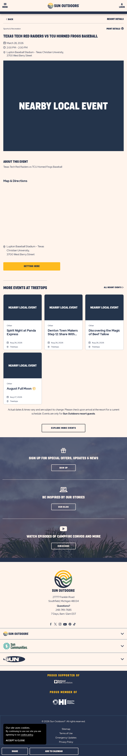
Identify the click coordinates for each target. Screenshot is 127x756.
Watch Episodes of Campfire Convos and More (64, 536)
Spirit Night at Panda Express (21, 332)
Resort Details (115, 19)
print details (113, 29)
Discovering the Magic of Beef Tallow (104, 332)
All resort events (114, 287)
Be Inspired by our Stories (63, 497)
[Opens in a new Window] (63, 683)
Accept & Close (15, 740)
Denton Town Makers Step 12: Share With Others (63, 332)
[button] (65, 54)
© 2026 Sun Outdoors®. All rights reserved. (63, 721)
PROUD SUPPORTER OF (63, 675)
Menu (5, 7)
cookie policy (27, 734)
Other (9, 325)
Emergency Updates (66, 737)
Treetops (14, 346)
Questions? (63, 606)
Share (15, 751)
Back (10, 19)
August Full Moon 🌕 (21, 388)
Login (122, 7)
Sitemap (66, 728)
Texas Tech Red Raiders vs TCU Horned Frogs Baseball (50, 36)
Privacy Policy (66, 741)
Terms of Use (66, 733)
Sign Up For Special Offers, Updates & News (63, 458)
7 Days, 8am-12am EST (63, 614)
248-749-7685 (64, 610)
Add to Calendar (54, 751)
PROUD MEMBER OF (63, 692)
